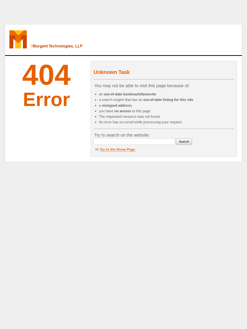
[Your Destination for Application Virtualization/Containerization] (67, 39)
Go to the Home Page (117, 149)
